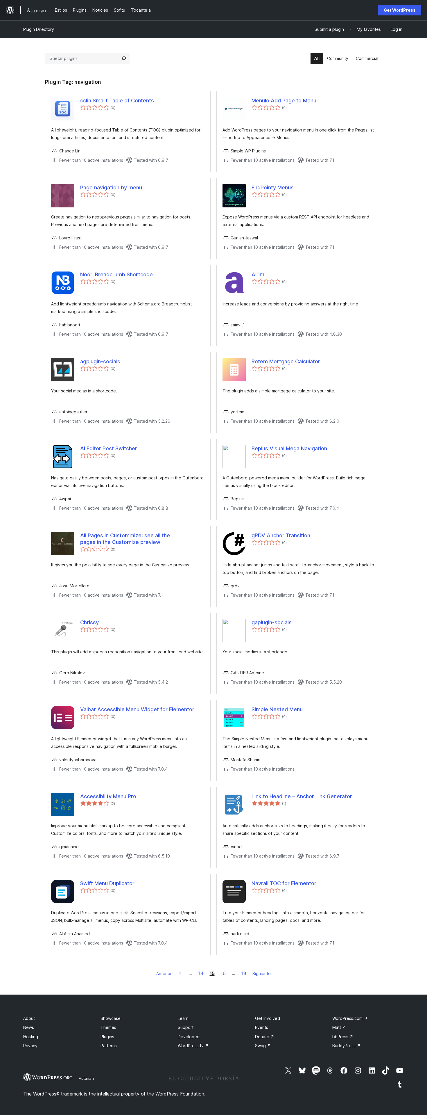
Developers (189, 1036)
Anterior (164, 973)
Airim (258, 274)
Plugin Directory (38, 29)
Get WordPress (400, 10)
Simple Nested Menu (277, 709)
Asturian (86, 1078)
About (29, 1018)
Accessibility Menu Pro (108, 796)
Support (185, 1027)
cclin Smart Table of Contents (117, 100)
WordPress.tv (193, 1045)
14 (201, 973)
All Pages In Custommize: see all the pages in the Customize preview (125, 538)
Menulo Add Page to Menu (284, 100)
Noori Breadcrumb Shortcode (116, 274)
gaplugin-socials (272, 622)
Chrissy (89, 622)
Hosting (30, 1036)
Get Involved (267, 1018)
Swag (263, 1045)
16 (223, 973)
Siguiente (261, 973)
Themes (108, 1027)
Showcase (111, 1018)
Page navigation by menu (111, 187)
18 (243, 973)
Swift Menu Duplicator (107, 883)
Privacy (30, 1045)
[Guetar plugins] (124, 58)
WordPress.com (349, 1018)
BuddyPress (346, 1045)
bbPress (342, 1036)
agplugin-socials (100, 361)
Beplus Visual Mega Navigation (289, 448)
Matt (339, 1027)
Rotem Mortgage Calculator (286, 361)
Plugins (107, 1036)
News (28, 1027)
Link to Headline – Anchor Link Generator (302, 796)
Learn (183, 1018)
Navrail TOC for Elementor (284, 883)
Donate (264, 1036)
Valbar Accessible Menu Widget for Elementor (137, 709)
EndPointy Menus (273, 187)
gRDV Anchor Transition (281, 535)
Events (261, 1027)
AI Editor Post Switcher (108, 448)
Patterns (109, 1045)
